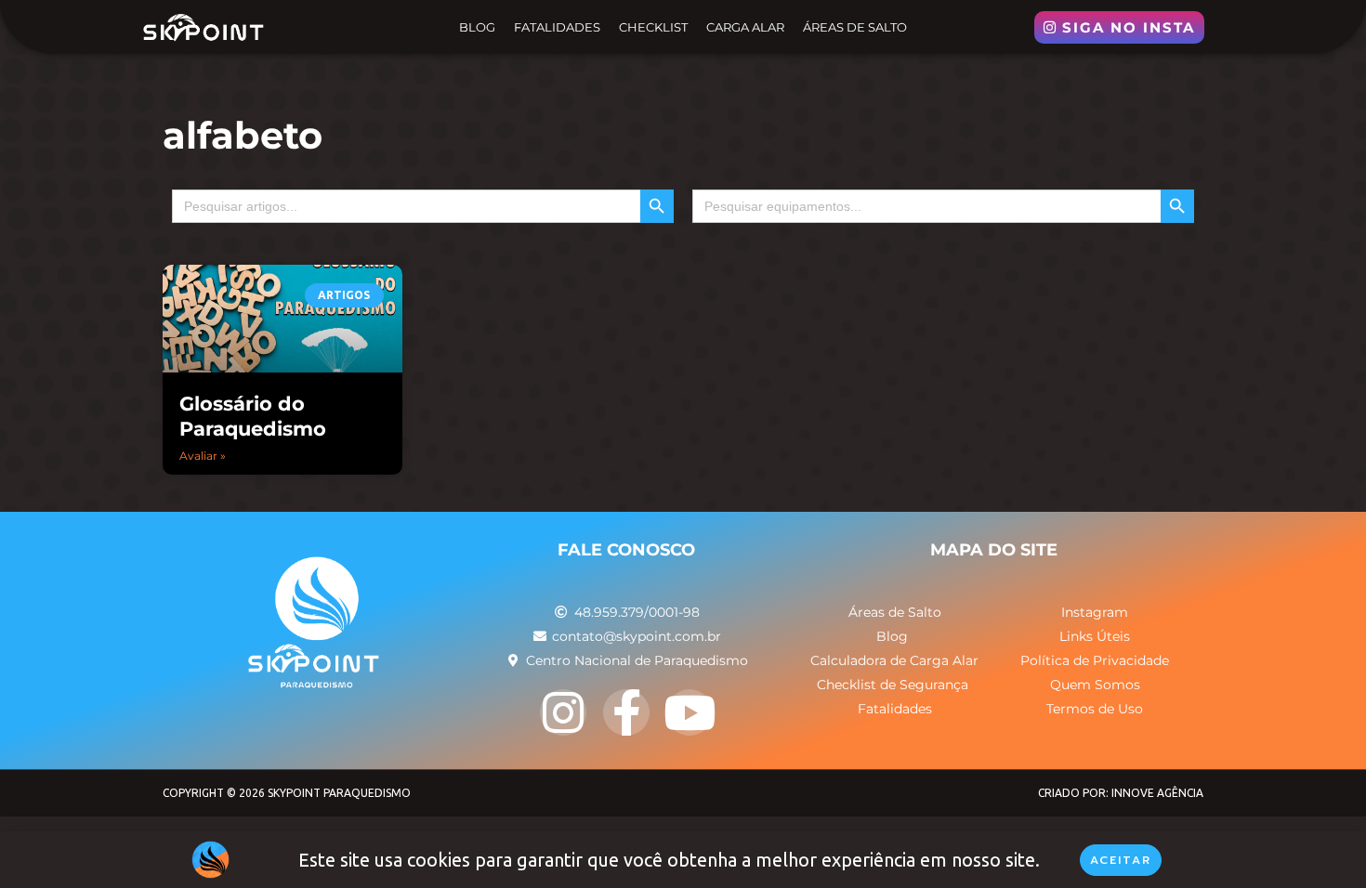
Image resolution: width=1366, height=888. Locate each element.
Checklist (653, 27)
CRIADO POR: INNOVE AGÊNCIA (1120, 793)
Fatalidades (557, 27)
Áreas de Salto (855, 27)
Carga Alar (745, 27)
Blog (477, 27)
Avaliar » (202, 456)
